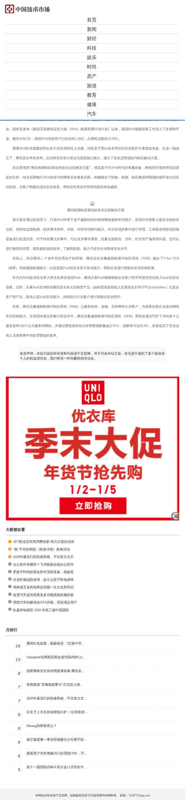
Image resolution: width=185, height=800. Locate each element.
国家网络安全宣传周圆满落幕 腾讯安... (55, 671)
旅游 (92, 85)
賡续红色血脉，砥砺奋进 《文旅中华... (55, 643)
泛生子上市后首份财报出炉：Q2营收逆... (56, 712)
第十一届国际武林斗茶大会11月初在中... (56, 767)
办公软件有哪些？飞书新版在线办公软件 (43, 564)
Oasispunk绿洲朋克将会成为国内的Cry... (55, 657)
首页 (92, 19)
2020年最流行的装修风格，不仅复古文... (56, 698)
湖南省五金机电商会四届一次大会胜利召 (43, 587)
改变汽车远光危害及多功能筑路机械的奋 (43, 595)
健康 (92, 104)
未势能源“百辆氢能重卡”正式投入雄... (54, 684)
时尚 (92, 66)
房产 (92, 76)
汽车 (92, 113)
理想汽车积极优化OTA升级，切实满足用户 (45, 602)
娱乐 (92, 57)
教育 (92, 95)
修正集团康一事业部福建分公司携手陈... (56, 739)
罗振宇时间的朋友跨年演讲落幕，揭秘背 (43, 572)
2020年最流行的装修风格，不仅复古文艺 (43, 557)
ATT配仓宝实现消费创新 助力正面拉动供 (43, 541)
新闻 (92, 29)
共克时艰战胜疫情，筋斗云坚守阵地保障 (43, 580)
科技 (92, 48)
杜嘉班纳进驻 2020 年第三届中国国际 (41, 610)
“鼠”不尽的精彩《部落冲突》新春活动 (41, 549)
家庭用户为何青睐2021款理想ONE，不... (56, 753)
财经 (92, 38)
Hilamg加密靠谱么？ (41, 726)
